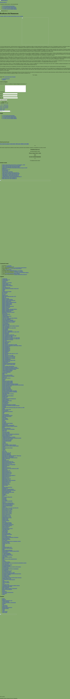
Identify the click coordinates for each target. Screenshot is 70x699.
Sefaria (3, 549)
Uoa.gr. (3, 583)
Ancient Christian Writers (6, 284)
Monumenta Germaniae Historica (8, 489)
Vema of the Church (5, 584)
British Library (4, 313)
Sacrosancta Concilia (5, 542)
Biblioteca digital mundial (6, 301)
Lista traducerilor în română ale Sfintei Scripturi (10, 445)
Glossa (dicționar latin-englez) (7, 415)
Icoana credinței (5, 418)
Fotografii (13, 76)
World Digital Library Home (7, 586)
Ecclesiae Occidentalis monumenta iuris (9, 398)
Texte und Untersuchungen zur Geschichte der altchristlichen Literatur (14, 562)
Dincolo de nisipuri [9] (6, 169)
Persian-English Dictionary (6, 522)
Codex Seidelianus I (5, 351)
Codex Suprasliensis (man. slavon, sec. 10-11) (10, 353)
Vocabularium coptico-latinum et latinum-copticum (11, 585)
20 (7, 106)
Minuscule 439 (4, 469)
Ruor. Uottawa (4, 540)
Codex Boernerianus (5, 332)
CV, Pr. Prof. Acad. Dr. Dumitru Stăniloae (9, 118)
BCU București (5, 292)
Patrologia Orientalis (5, 520)
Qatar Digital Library (5, 529)
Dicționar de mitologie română (7, 381)
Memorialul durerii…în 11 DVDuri (16, 270)
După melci (9, 265)
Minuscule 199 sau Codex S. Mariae (8, 462)
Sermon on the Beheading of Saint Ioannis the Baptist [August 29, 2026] (14, 167)
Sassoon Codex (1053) (6, 543)
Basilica (3, 598)
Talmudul (3, 560)
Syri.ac (3, 559)
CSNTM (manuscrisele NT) (7, 371)
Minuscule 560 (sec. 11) (6, 476)
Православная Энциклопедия (7, 592)
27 (7, 107)
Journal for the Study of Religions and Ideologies (10, 434)
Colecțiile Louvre (5, 362)
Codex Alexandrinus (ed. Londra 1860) (9, 327)
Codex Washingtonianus (6, 359)
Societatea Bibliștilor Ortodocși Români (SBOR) (10, 551)
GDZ (3, 413)
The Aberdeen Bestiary (6, 565)
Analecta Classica (5, 283)
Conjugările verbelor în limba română (8, 364)
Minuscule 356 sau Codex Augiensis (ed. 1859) (10, 468)
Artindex (3, 289)
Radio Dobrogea (5, 531)
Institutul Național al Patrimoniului (8, 425)
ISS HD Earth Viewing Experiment (8, 429)
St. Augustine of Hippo (6, 553)
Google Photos (4, 605)
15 (1, 106)
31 (4, 108)
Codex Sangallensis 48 (6, 348)
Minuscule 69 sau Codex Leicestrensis (8, 480)
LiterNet (3, 446)
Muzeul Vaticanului (5, 493)
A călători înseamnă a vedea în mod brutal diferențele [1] (12, 176)
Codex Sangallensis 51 (6, 349)
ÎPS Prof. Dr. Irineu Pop (6, 428)
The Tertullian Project (6, 576)
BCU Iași (3, 294)
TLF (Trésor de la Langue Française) (8, 579)
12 (6, 105)
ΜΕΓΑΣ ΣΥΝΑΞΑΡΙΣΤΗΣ (7, 589)
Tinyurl (3, 609)
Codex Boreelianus (5, 333)
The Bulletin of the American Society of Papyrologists (11, 566)
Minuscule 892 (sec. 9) (6, 484)
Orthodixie (4, 506)
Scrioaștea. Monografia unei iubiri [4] (20, 274)
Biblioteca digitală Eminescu (7, 304)
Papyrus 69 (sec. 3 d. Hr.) (6, 515)
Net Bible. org (4, 495)
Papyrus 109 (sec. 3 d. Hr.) (6, 510)
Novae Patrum (4, 499)
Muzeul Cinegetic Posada (6, 491)
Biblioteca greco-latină (6, 307)
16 (3, 106)
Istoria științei (4, 430)
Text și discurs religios (6, 561)
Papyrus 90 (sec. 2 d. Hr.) (6, 516)
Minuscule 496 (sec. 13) (6, 474)
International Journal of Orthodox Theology (9, 426)
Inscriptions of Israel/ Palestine (7, 423)
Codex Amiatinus (5, 328)
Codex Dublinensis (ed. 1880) (7, 336)
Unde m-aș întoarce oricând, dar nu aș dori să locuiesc (11, 165)
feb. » (4, 110)
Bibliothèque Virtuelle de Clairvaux (8, 312)
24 (4, 107)
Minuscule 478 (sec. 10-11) (7, 473)
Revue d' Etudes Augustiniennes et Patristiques (10, 537)
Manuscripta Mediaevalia (6, 454)
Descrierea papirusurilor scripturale (8, 376)
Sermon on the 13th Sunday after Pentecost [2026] (11, 166)
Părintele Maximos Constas (7, 517)
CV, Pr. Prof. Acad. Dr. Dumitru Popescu (9, 117)
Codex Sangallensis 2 (6, 347)
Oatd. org (3, 501)
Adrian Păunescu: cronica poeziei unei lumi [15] (10, 175)
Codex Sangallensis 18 (6, 346)
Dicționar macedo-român (6, 387)
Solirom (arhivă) (5, 552)
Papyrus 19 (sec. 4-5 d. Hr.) (7, 513)
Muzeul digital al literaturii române (8, 492)
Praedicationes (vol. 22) (10, 266)
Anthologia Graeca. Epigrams (7, 285)
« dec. (1, 110)
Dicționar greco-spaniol (6, 386)
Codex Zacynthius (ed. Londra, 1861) (8, 360)
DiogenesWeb (4, 394)
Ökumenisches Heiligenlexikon (7, 502)
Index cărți (4, 421)
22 (1, 107)
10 (4, 105)
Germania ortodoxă (5, 414)
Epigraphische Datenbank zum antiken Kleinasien (10, 405)
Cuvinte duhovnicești (6, 78)
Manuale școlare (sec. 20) (6, 452)
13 (7, 105)
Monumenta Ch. (5, 488)
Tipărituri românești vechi (6, 578)
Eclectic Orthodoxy (5, 399)
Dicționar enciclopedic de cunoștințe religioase (10, 383)
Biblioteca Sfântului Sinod (6, 311)
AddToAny (4, 281)
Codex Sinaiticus (5, 352)
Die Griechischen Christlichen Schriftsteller (9, 391)
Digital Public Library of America (8, 393)
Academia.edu (4, 278)
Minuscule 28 (4, 466)
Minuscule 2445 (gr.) (5, 465)
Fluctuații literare (5, 170)
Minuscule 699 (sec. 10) (6, 481)
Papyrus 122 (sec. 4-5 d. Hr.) (7, 511)
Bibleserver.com (5, 295)
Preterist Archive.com (6, 526)
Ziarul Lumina (4, 612)
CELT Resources (5, 322)
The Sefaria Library (5, 575)
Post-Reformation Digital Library (8, 524)
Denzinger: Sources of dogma (7, 375)
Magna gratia (4, 451)
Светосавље (4, 593)
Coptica (3, 365)
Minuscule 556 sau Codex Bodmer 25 (8, 475)
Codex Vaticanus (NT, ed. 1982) (7, 355)
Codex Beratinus (5, 329)
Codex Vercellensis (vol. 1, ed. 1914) (8, 357)
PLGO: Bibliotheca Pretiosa (7, 523)
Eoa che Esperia (5, 403)
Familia (3, 408)
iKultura (3, 420)
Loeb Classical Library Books (7, 447)
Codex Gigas (4, 340)
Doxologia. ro (4, 397)
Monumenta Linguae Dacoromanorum (8, 490)
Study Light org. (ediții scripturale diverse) (9, 558)
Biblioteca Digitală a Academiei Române (9, 302)
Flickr (3, 604)
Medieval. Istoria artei (6, 458)
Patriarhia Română (5, 608)
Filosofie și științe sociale (6, 409)
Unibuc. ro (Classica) (6, 582)
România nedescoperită (6, 539)
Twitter (3, 610)
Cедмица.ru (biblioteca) (6, 372)
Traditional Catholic (5, 581)
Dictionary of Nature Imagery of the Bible (9, 390)
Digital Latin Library (5, 392)
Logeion (3, 449)
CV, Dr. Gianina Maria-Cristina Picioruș (9, 116)
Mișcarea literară (5, 485)
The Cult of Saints (5, 567)
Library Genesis (5, 443)
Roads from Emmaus (5, 538)
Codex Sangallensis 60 (6, 350)
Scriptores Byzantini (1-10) (7, 547)
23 (3, 107)
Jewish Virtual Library (6, 433)
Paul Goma (4, 521)
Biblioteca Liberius (5, 308)
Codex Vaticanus (5, 354)
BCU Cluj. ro (4, 293)
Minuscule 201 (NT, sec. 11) (7, 463)
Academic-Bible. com (6, 279)
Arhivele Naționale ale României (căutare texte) (10, 288)
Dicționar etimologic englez (7, 385)
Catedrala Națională (5, 601)
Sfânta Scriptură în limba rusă (7, 550)
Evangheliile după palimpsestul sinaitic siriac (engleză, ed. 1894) (13, 407)
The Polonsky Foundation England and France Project (11, 573)
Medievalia (4, 459)
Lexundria (4, 442)
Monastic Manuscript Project (7, 487)
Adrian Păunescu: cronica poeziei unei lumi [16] (10, 174)
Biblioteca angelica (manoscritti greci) (8, 300)
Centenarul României (6, 323)
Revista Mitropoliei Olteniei (7, 534)
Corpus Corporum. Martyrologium (8, 366)
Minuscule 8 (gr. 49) (5, 483)
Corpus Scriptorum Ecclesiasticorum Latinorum (10, 368)
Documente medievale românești (7, 395)
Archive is (4, 286)
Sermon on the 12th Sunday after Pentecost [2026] (11, 173)
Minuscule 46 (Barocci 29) (6, 472)
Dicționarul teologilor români (7, 389)
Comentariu (2, 91)
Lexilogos (4, 441)
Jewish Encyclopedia (5, 432)
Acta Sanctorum (5, 280)
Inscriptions (4, 422)
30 (3, 108)
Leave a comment (20, 16)
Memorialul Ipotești (5, 460)
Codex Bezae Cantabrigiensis (7, 330)
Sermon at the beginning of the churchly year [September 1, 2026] (13, 164)
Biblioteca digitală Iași (6, 305)
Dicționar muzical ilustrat (6, 388)
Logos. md (4, 450)
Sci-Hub (3, 544)
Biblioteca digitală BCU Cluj (7, 600)
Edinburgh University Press (7, 400)
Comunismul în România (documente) (8, 363)
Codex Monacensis (5, 342)
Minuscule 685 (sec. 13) (6, 479)
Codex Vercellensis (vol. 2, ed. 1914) (8, 358)
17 (4, 106)
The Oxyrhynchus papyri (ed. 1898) (8, 572)
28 (0, 108)
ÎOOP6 (3, 427)
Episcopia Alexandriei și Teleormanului (9, 602)
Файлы (3, 594)
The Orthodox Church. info (7, 570)
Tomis (3, 580)
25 (5, 107)
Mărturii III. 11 (4, 168)
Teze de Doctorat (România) (7, 564)
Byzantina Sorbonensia (6, 314)
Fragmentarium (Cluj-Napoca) (7, 411)
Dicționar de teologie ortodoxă (7, 382)
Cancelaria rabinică (5, 317)
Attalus (3, 290)
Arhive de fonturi (8, 269)
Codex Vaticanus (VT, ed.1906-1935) (8, 356)
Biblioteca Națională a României (7, 310)
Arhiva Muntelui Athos (6, 287)
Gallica (3, 412)
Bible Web (4, 599)
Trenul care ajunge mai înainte (7, 171)
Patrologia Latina (5, 519)
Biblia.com (4, 297)
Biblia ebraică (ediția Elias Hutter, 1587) (9, 296)
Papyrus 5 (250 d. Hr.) (6, 514)
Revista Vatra (4, 535)
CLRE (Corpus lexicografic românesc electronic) (10, 325)
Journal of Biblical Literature (7, 435)
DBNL (3, 374)
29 (1, 108)
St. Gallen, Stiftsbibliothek (6, 554)
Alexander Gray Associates (7, 282)
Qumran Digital (5, 530)
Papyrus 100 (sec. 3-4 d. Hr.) (7, 508)
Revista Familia (5, 532)
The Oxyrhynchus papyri (6, 571)
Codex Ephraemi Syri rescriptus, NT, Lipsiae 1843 (11, 337)
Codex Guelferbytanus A (6, 341)
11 (5, 105)
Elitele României (5, 401)
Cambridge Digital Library (6, 316)
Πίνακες (3, 590)
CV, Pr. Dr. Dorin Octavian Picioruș (8, 6)
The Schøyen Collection (6, 574)
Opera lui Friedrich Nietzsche (7, 505)
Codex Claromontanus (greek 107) (8, 334)
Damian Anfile (4, 373)
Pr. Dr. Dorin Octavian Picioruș (11, 16)
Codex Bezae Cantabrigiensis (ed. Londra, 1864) (10, 331)
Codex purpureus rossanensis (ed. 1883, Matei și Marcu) (12, 345)
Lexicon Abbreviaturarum (6, 440)
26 (6, 107)
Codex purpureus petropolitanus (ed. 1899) (9, 344)
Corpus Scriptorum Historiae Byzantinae (9, 369)
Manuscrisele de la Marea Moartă (8, 456)
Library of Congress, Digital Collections (9, 444)
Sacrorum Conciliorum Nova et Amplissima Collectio (11, 541)
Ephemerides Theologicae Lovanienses (9, 404)
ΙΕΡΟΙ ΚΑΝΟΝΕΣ (5, 587)
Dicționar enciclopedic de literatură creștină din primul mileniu (13, 384)
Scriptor (3, 546)
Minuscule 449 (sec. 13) (6, 471)
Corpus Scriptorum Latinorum (7, 370)
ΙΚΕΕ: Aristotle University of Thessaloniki (9, 588)
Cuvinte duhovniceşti (8, 76)
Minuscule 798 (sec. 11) (6, 482)
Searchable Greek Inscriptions (7, 548)
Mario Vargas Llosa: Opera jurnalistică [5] (9, 177)
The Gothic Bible (5, 569)
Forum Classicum (5, 410)
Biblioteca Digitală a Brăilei (7, 303)
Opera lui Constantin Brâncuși (7, 504)
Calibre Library (4, 315)
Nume (1, 93)
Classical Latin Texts (5, 324)
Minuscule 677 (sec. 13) (6, 478)
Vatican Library (5, 611)
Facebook (4, 603)
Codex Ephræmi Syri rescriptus (7, 339)
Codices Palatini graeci (6, 361)
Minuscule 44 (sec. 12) (6, 470)
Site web (1, 97)
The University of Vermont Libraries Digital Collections (11, 577)
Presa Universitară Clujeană (7, 525)
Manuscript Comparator (6, 453)
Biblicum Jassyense (5, 298)
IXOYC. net (4, 431)
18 (5, 106)
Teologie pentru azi (3, 2)
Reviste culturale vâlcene (6, 536)
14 (0, 106)
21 (0, 107)
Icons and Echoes (5, 419)
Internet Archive (5, 606)
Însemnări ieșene (5, 424)
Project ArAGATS (5, 527)
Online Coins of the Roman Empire (8, 503)
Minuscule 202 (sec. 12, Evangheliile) (8, 464)
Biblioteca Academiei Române (7, 299)
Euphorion (4, 406)
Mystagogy (4, 494)
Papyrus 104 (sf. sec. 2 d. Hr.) (7, 509)
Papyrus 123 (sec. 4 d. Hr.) (6, 512)
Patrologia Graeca (5, 518)
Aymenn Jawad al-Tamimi (6, 291)
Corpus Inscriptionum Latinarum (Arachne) (9, 367)
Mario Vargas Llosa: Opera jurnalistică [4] (9, 178)
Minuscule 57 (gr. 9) (5, 477)
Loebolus (3, 448)
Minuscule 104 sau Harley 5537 (7, 461)
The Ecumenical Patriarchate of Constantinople (10, 568)
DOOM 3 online (5, 396)
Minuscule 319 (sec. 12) (6, 467)
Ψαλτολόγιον (4, 591)
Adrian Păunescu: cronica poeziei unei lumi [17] (10, 172)
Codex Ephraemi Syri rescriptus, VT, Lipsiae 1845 (11, 338)
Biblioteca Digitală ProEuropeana (8, 306)
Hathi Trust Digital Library (6, 416)
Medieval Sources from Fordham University (9, 457)
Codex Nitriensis (5, 343)
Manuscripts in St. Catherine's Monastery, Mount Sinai (11, 455)
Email (1, 95)
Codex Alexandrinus (5, 326)
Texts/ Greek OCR (5, 563)
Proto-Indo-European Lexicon (7, 528)
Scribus (3, 545)
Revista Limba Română (6, 533)
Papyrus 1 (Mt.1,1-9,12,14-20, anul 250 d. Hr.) (10, 507)
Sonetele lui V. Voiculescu (18, 271)
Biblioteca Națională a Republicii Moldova (9, 309)
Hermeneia (4, 417)
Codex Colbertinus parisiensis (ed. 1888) (9, 335)
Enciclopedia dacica (5, 402)
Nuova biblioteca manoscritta (7, 500)
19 (6, 106)
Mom (3, 486)
